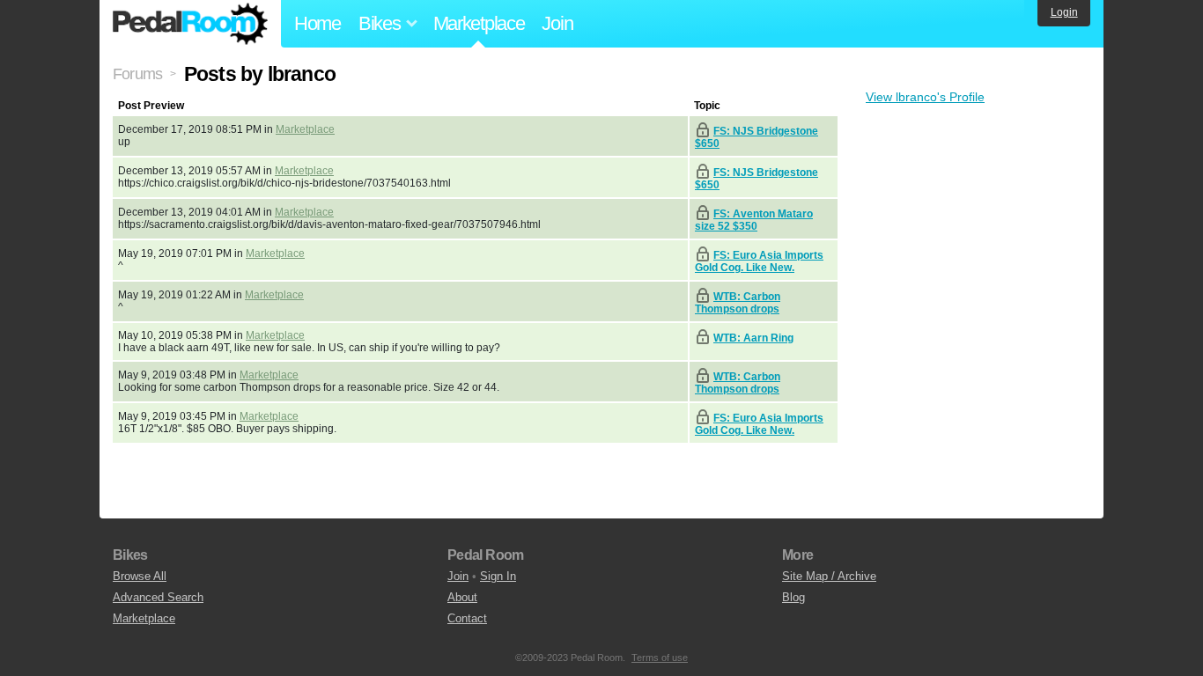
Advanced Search (158, 597)
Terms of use (659, 657)
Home (317, 23)
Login (1064, 12)
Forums (137, 74)
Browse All (139, 576)
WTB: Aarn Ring (753, 338)
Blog (793, 597)
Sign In (498, 576)
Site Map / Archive (829, 576)
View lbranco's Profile (925, 97)
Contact (467, 618)
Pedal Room (190, 24)
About (462, 597)
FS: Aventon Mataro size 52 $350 (754, 220)
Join (557, 23)
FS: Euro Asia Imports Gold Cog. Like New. (759, 261)
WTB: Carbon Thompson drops (737, 302)
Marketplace (479, 23)
